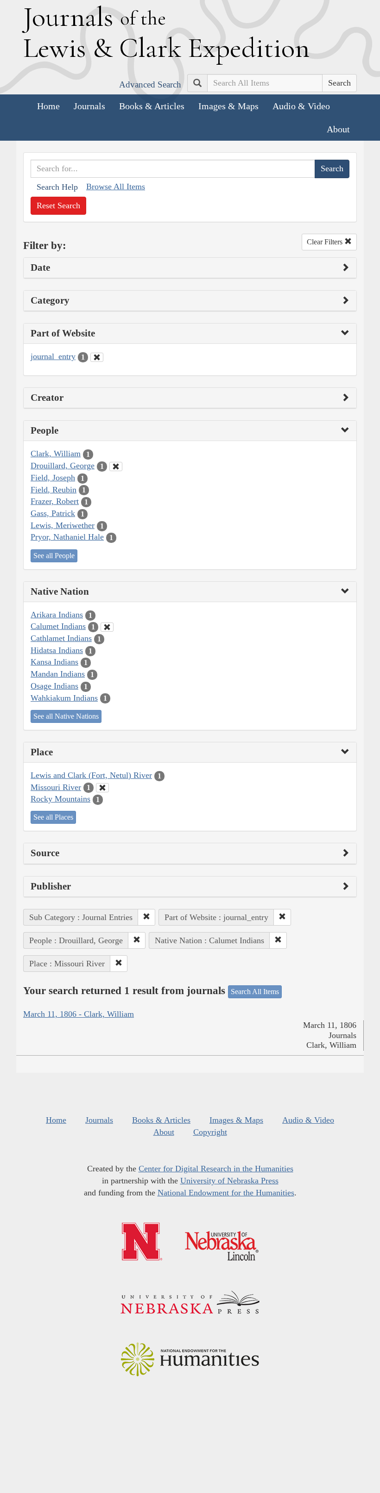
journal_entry (53, 356)
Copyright (210, 1132)
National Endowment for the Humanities (226, 1192)
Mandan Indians (58, 673)
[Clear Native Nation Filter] (107, 627)
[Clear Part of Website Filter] (96, 357)
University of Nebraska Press (229, 1180)
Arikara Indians (57, 614)
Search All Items (255, 991)
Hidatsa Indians (57, 650)
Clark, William (56, 453)
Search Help (57, 187)
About (338, 129)
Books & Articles (151, 106)
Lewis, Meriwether (63, 525)
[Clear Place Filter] (102, 787)
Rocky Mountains (60, 798)
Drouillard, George (63, 465)
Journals (89, 106)
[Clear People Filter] (115, 466)
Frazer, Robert (55, 501)
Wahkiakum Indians (64, 698)
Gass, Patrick (53, 513)
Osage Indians (54, 686)
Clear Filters (325, 242)
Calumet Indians (58, 626)
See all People (54, 556)
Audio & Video (301, 106)
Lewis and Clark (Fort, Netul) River (91, 775)
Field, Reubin (53, 489)
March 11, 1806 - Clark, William (78, 1014)
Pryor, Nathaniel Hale (67, 536)
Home (48, 106)
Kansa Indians (54, 661)
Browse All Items (115, 186)
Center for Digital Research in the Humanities (216, 1168)
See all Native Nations (66, 716)
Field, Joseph (53, 477)
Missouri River (56, 787)
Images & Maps (228, 106)
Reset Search (58, 205)
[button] (146, 917)
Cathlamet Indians (61, 638)
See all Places (53, 817)
